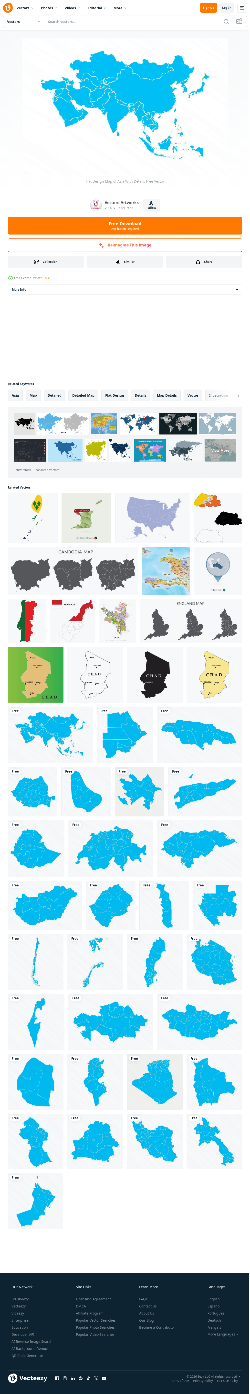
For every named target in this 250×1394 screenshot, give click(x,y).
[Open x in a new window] (96, 1378)
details (140, 395)
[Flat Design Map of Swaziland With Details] (35, 1082)
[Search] (223, 21)
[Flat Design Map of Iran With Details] (155, 1141)
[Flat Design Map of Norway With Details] (95, 962)
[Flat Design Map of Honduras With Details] (199, 848)
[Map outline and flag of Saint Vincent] (33, 518)
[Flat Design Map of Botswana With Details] (125, 735)
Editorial (95, 8)
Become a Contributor (157, 1327)
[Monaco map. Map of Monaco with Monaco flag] (72, 621)
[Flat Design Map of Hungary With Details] (45, 905)
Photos (47, 8)
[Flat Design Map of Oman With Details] (35, 1201)
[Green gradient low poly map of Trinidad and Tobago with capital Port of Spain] (86, 518)
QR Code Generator (27, 1355)
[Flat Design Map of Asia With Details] (50, 735)
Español (210, 1306)
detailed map (83, 395)
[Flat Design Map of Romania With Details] (32, 791)
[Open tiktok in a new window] (88, 1378)
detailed (55, 395)
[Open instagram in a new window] (65, 1378)
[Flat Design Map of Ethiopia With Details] (36, 848)
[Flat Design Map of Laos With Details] (214, 1141)
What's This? (41, 278)
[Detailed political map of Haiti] (166, 571)
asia (15, 395)
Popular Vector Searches (95, 1320)
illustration (218, 395)
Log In (223, 8)
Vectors (23, 8)
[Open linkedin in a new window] (73, 1378)
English (210, 1299)
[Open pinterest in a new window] (81, 1378)
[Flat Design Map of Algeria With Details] (155, 1082)
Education (19, 1327)
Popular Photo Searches (94, 1327)
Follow (149, 208)
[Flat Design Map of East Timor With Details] (205, 791)
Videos (70, 8)
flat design (114, 395)
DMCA (80, 1306)
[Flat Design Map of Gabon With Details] (217, 905)
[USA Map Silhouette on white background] (152, 518)
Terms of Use (176, 1380)
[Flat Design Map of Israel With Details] (36, 1022)
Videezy (17, 1313)
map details (167, 395)
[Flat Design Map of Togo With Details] (164, 905)
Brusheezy (19, 1299)
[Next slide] (231, 395)
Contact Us (147, 1306)
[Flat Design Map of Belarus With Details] (95, 1141)
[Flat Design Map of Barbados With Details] (86, 791)
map (33, 395)
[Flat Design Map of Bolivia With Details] (214, 1082)
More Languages (218, 1334)
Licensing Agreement (92, 1299)
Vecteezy (18, 1306)
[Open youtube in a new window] (104, 1378)
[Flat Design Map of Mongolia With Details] (199, 1022)
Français (211, 1327)
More (118, 8)
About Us (146, 1313)
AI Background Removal (30, 1348)
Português (212, 1313)
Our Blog (146, 1320)
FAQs (143, 1299)
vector (193, 395)
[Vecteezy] (8, 8)
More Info (19, 289)
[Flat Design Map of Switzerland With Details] (110, 848)
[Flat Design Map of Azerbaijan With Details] (139, 791)
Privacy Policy (199, 1380)
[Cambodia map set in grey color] (73, 571)
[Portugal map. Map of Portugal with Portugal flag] (27, 621)
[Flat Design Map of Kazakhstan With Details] (110, 1022)
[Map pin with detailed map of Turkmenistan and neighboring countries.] (218, 571)
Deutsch (211, 1320)
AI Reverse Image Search (31, 1341)
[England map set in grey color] (191, 621)
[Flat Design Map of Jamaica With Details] (199, 735)
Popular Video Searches (94, 1334)
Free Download (123, 226)
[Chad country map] (35, 675)
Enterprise (19, 1320)
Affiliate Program (89, 1313)
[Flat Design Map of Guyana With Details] (35, 1141)
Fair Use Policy (223, 1380)
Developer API (22, 1334)
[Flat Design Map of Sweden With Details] (155, 962)
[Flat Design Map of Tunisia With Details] (95, 1082)
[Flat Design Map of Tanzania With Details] (214, 962)
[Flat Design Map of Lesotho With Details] (110, 905)
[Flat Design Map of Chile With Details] (35, 962)
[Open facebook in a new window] (57, 1378)
